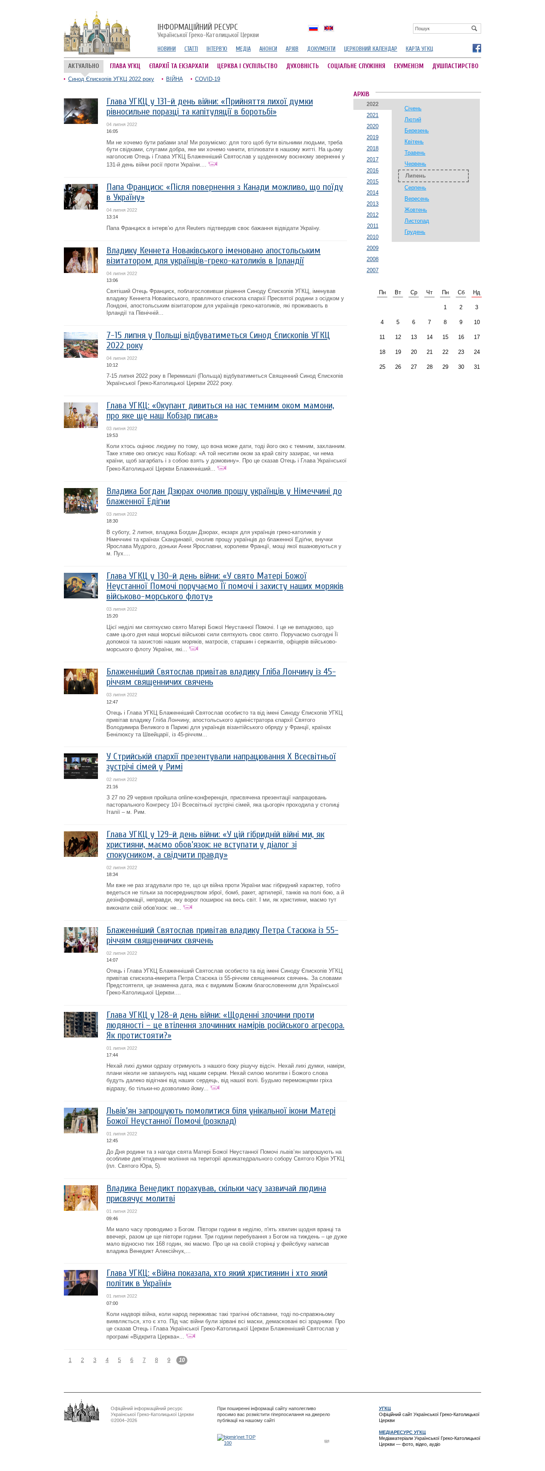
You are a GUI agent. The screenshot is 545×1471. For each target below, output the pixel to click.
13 (414, 337)
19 (398, 352)
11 (382, 337)
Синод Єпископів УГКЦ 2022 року (111, 79)
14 (430, 337)
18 (382, 352)
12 (398, 337)
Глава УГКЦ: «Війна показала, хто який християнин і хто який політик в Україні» (216, 1278)
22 (445, 352)
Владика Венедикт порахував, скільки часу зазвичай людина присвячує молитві (216, 1193)
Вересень (416, 198)
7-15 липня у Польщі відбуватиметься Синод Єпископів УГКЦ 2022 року (218, 340)
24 (477, 352)
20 (414, 352)
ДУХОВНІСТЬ (302, 66)
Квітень (414, 141)
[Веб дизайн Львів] (328, 1441)
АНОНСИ (268, 48)
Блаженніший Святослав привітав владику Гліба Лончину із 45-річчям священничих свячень (221, 677)
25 (382, 367)
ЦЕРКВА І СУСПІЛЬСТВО (247, 66)
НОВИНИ (167, 48)
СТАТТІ (191, 48)
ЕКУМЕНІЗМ (409, 66)
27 (414, 367)
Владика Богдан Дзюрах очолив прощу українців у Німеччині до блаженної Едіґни (224, 496)
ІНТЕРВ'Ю (217, 48)
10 (477, 322)
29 (445, 367)
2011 (373, 226)
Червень (415, 164)
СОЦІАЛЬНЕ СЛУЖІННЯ (356, 66)
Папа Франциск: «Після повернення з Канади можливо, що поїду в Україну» (224, 192)
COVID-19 (207, 79)
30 (461, 367)
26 (398, 367)
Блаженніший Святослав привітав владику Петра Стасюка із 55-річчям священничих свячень (222, 935)
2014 (373, 193)
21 (430, 352)
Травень (414, 152)
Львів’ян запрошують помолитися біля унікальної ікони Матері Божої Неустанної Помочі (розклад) (221, 1116)
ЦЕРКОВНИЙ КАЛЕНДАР (370, 48)
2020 (373, 126)
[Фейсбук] (476, 47)
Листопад (416, 221)
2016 (373, 170)
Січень (413, 108)
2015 (373, 181)
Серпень (415, 187)
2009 (373, 248)
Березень (416, 130)
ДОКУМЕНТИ (321, 48)
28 (430, 367)
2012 (373, 215)
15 (445, 337)
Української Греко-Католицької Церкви (208, 31)
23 (461, 352)
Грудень (414, 232)
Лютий (412, 119)
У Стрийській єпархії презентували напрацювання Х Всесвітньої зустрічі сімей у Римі (221, 761)
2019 (373, 137)
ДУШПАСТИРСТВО (455, 66)
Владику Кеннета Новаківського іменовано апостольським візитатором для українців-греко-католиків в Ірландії (213, 255)
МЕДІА (243, 48)
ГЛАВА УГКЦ (125, 66)
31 (477, 367)
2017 (373, 159)
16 (461, 337)
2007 (373, 270)
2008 (373, 259)
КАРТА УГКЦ (419, 48)
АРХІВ (292, 48)
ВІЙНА (174, 79)
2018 (373, 148)
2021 (373, 115)
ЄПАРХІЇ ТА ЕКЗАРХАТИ (179, 66)
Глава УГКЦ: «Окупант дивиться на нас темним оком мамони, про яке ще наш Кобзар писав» (220, 410)
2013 (373, 204)
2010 (373, 237)
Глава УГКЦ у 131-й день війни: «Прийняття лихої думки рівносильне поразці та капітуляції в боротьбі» (209, 106)
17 (477, 337)
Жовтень (415, 210)
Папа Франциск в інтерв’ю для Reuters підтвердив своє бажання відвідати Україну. (213, 228)
